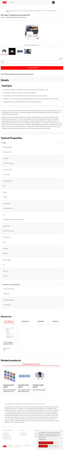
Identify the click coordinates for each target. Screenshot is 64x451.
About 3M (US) (5, 433)
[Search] (53, 2)
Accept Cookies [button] (43, 446)
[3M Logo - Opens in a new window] (4, 2)
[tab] (9, 321)
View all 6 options (33, 68)
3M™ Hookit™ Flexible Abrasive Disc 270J (9, 390)
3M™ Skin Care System (39, 390)
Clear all (61, 58)
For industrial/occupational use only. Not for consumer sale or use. (17, 74)
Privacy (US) (17, 445)
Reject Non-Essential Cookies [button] (46, 442)
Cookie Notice (42, 439)
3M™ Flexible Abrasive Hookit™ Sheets (8, 343)
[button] (53, 446)
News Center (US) (23, 433)
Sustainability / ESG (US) (7, 438)
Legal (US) (10, 445)
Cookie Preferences (27, 445)
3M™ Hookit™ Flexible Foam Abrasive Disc (24, 390)
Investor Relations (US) (7, 436)
